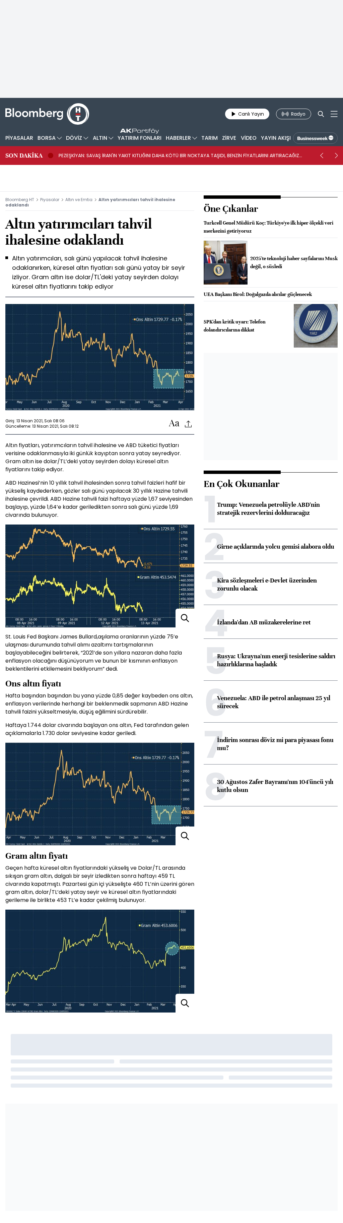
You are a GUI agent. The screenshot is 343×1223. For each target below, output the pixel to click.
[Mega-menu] (334, 114)
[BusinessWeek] (315, 138)
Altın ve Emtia (78, 199)
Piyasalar (49, 199)
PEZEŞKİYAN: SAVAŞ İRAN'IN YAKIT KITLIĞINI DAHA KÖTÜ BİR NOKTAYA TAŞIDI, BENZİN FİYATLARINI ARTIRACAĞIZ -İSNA (179, 155)
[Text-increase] (174, 423)
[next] (336, 155)
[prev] (321, 155)
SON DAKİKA (24, 155)
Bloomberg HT (19, 199)
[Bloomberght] (47, 114)
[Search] (321, 114)
